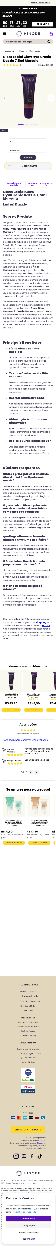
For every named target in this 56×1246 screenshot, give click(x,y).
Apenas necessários (29, 1232)
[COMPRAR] (14, 843)
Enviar (28, 157)
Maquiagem (8, 51)
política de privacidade (26, 1211)
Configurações (29, 1225)
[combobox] (28, 42)
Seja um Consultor (40, 3)
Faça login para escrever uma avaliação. (26, 739)
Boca (21, 51)
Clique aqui (41, 1143)
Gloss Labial (34, 51)
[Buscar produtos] (49, 42)
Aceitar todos (29, 1218)
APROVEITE (43, 24)
